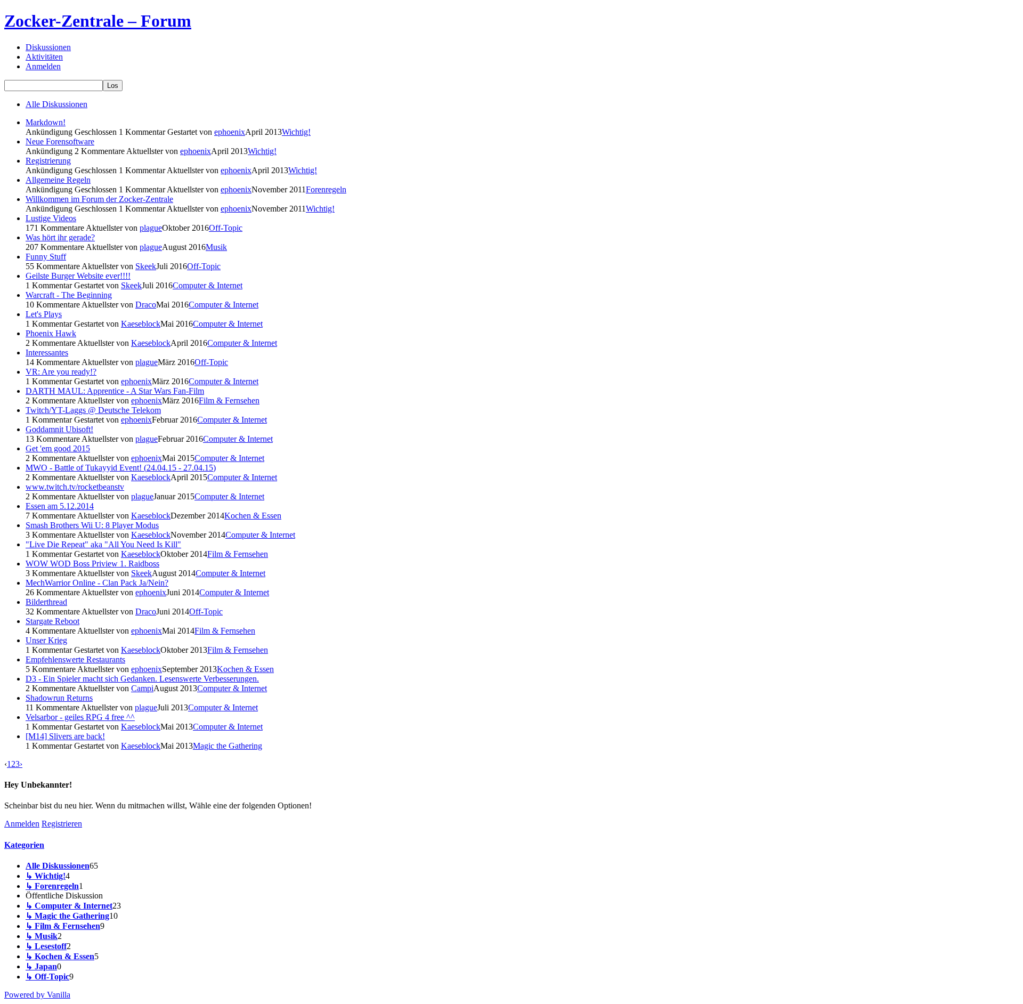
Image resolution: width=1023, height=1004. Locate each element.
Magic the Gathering (227, 745)
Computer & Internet (207, 285)
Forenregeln (326, 189)
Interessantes (47, 352)
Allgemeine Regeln (58, 179)
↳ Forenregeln (52, 885)
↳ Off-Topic (47, 976)
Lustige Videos (51, 218)
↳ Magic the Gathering (67, 915)
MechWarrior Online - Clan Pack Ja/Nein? (97, 582)
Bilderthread (46, 601)
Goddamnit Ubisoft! (59, 429)
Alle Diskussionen (56, 104)
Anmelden (43, 66)
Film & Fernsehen (229, 400)
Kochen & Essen (252, 515)
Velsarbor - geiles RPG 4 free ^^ (80, 717)
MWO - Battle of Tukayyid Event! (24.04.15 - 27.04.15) (121, 467)
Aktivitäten (44, 56)
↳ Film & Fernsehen (63, 925)
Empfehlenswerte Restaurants (75, 659)
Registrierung (48, 160)
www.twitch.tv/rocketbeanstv (75, 486)
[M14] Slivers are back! (65, 736)
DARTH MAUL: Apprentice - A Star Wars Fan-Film (115, 390)
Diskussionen (48, 47)
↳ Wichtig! (46, 875)
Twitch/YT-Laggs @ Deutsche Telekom (93, 410)
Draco (145, 304)
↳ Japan (41, 966)
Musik (216, 247)
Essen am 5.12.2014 (60, 506)
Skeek (145, 266)
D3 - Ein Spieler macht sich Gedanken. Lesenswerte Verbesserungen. (142, 678)
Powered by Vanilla (37, 994)
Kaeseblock (140, 323)
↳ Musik (42, 936)
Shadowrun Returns (59, 697)
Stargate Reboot (52, 621)
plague (151, 227)
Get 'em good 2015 (58, 448)
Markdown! (46, 122)
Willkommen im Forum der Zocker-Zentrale (99, 199)
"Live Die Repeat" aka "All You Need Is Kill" (103, 544)
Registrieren (62, 823)
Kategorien (24, 844)
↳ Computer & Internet (69, 905)
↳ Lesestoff (46, 946)
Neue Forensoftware (60, 141)
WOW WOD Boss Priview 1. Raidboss (92, 563)
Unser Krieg (46, 640)
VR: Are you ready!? (61, 371)
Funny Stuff (46, 256)
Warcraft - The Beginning (69, 294)
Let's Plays (44, 314)
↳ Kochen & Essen (60, 956)
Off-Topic (225, 227)
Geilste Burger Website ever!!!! (78, 275)
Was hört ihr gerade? (60, 237)
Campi (142, 688)
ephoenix (229, 131)
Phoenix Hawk (51, 333)
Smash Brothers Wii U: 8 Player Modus (92, 525)
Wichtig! (296, 131)
